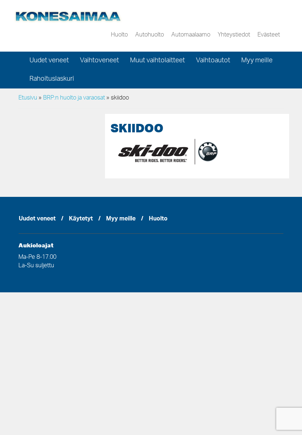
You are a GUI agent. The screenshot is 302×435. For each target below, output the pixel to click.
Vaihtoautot (213, 61)
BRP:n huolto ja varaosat (74, 98)
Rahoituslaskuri (51, 79)
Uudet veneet (49, 61)
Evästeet (268, 35)
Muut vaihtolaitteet (157, 61)
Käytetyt (81, 219)
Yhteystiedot (234, 35)
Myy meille (257, 61)
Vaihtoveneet (99, 61)
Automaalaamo (190, 35)
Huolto (119, 35)
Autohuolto (149, 35)
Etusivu (27, 98)
